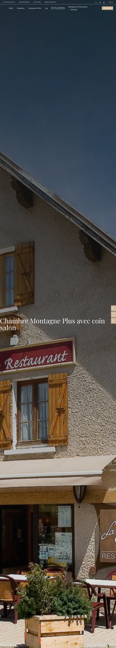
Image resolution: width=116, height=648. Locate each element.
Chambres (20, 8)
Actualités (37, 2)
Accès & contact (9, 2)
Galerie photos (24, 2)
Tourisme (73, 9)
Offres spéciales (50, 2)
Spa (46, 8)
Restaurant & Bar (35, 8)
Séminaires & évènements (77, 7)
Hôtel (11, 8)
